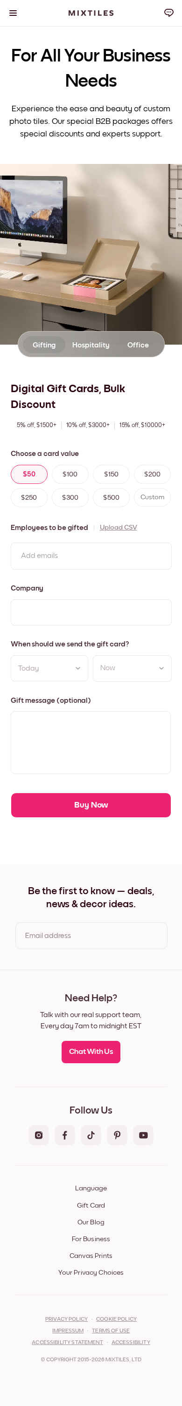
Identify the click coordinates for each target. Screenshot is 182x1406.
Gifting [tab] (44, 345)
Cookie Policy (116, 1319)
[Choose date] (77, 668)
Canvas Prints (91, 1255)
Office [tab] (138, 345)
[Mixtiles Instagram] (38, 1136)
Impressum (68, 1331)
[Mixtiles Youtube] (143, 1136)
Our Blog (91, 1222)
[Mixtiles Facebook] (65, 1136)
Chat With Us (91, 1052)
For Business (91, 1239)
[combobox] (125, 668)
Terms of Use (111, 1331)
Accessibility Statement (67, 1342)
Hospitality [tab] (91, 345)
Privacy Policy (66, 1319)
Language (91, 1188)
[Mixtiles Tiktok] (91, 1136)
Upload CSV (118, 527)
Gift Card (91, 1205)
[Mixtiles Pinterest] (117, 1136)
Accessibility (131, 1342)
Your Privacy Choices (91, 1272)
